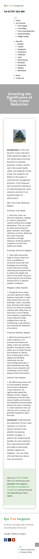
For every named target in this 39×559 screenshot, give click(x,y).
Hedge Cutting (23, 36)
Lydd (19, 57)
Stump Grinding (24, 34)
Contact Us (20, 78)
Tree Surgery (22, 26)
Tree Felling (22, 28)
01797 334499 (22, 478)
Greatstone (22, 52)
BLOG (18, 75)
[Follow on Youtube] (13, 539)
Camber (21, 47)
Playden (21, 68)
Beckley (21, 44)
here (13, 481)
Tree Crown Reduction (26, 31)
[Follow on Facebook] (5, 539)
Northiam (21, 62)
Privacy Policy (26, 552)
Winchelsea (22, 70)
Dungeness (22, 49)
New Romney (23, 60)
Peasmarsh (22, 65)
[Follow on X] (9, 539)
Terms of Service (27, 549)
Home (18, 20)
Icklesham (21, 55)
